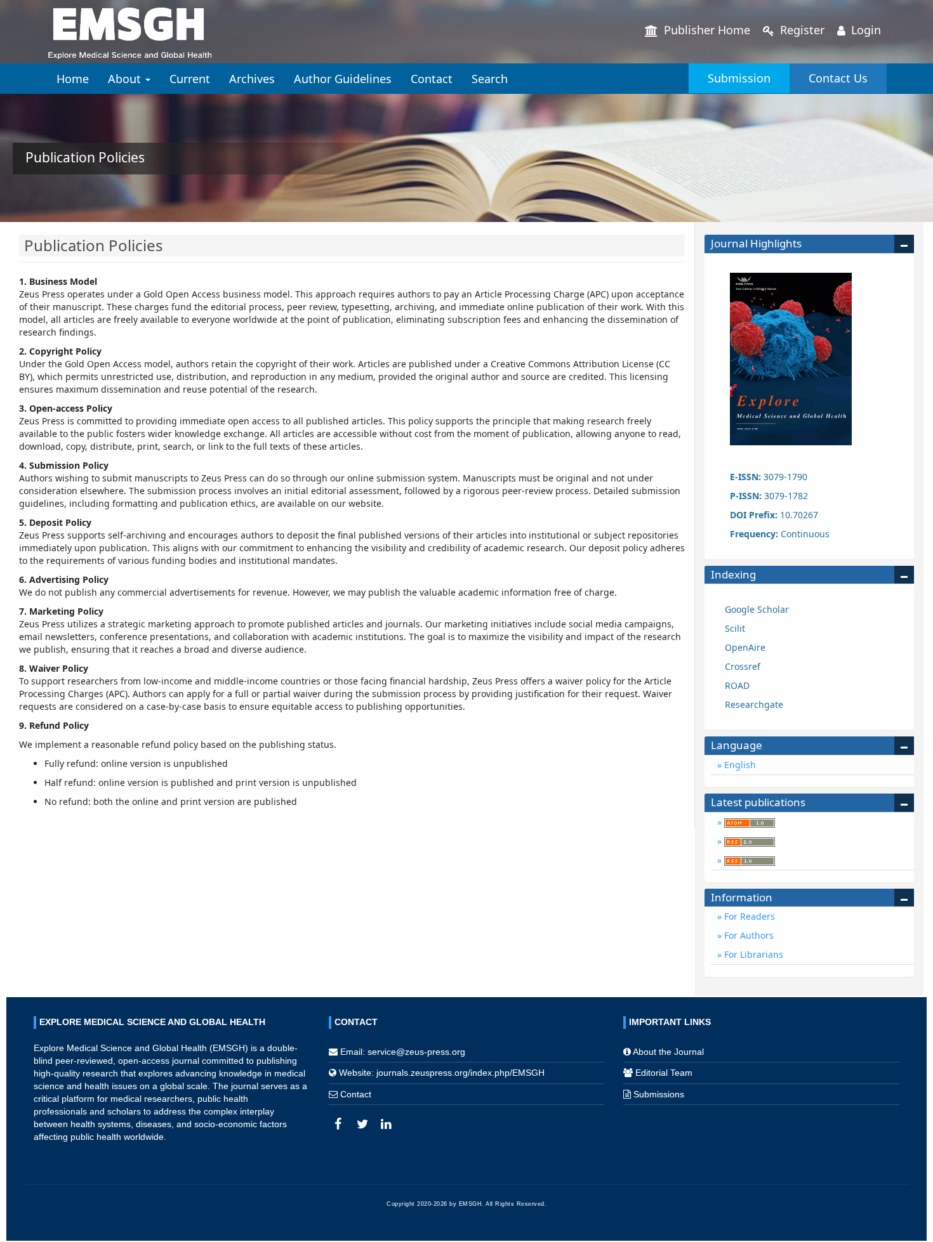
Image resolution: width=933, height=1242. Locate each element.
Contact (432, 78)
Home (72, 78)
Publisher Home (705, 29)
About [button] (126, 78)
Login (864, 29)
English (739, 765)
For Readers (748, 916)
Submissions (658, 1094)
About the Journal (668, 1052)
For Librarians (752, 954)
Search (490, 78)
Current (189, 78)
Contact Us (838, 78)
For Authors (748, 935)
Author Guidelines (343, 78)
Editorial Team (663, 1073)
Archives (252, 78)
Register (800, 29)
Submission (739, 78)
